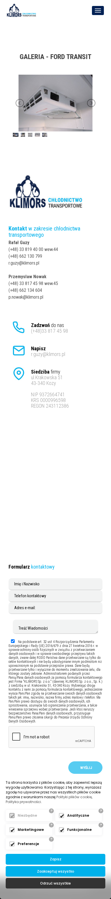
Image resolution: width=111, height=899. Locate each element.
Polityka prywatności (23, 801)
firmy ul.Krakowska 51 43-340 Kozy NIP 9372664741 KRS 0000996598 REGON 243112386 (50, 389)
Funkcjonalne (79, 829)
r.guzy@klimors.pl (48, 351)
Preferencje (28, 843)
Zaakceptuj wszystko (55, 871)
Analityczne (78, 815)
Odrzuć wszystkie (55, 883)
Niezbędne (27, 815)
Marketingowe (31, 829)
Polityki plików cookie (74, 797)
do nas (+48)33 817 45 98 (49, 328)
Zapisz (55, 859)
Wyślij (85, 768)
